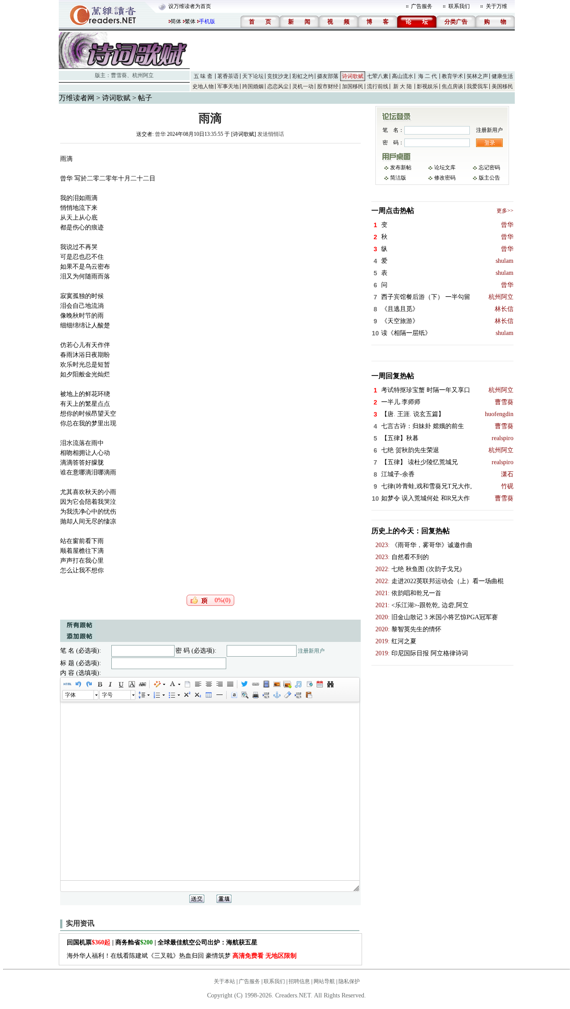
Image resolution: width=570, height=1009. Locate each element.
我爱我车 (477, 86)
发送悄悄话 (270, 134)
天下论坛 (253, 76)
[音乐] (297, 684)
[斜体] (110, 684)
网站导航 (324, 981)
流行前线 (377, 86)
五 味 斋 (203, 76)
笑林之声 (477, 76)
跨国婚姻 (253, 86)
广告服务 (421, 6)
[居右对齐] (219, 684)
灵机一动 (303, 86)
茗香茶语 (228, 76)
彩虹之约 (303, 76)
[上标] (186, 694)
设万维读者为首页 (189, 6)
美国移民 (502, 86)
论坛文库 (445, 167)
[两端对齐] (229, 684)
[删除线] (142, 684)
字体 (70, 695)
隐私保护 (349, 981)
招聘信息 (299, 981)
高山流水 (402, 76)
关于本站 (224, 981)
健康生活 (502, 76)
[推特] (244, 684)
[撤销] (77, 684)
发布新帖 (400, 167)
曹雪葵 (119, 75)
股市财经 (327, 86)
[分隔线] (219, 694)
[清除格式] (287, 694)
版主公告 (489, 178)
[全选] (233, 694)
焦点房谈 (452, 86)
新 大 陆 (402, 86)
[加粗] (99, 684)
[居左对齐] (197, 684)
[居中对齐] (208, 684)
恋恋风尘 (278, 86)
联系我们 (459, 6)
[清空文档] (187, 684)
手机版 (207, 21)
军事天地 (228, 86)
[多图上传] (287, 684)
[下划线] (120, 684)
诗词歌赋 (352, 76)
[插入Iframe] (308, 684)
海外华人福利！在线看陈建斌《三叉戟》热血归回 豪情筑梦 (182, 955)
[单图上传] (276, 684)
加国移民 (352, 86)
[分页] (265, 694)
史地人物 (203, 86)
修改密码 (445, 178)
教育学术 (452, 76)
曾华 (160, 134)
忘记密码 (489, 167)
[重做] (88, 684)
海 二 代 (427, 76)
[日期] (319, 684)
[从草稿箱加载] (308, 694)
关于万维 (496, 6)
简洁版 (398, 178)
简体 (176, 21)
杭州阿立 (143, 75)
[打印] (255, 694)
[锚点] (276, 694)
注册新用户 (311, 651)
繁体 (190, 21)
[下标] (197, 694)
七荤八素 (377, 76)
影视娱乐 (427, 86)
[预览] (244, 694)
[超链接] (255, 684)
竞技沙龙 (278, 76)
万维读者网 (76, 98)
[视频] (265, 684)
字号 (107, 695)
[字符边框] (131, 684)
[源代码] (67, 684)
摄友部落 (327, 76)
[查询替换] (330, 684)
